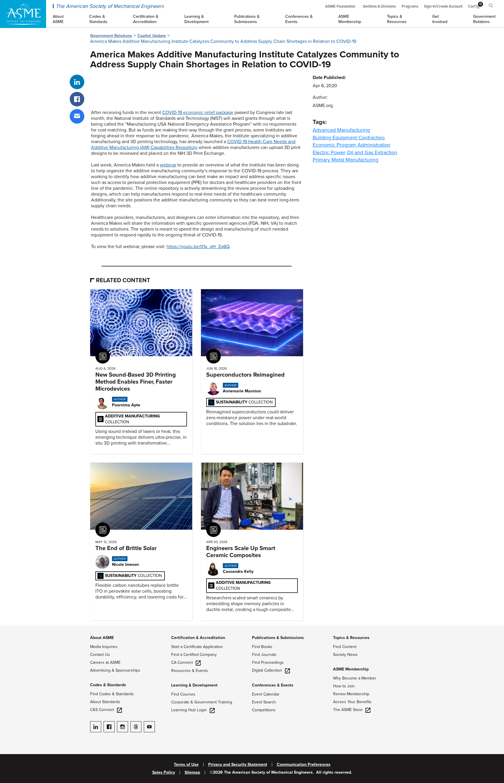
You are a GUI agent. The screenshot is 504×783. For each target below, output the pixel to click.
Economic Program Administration (351, 145)
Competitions (264, 709)
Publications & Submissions (278, 637)
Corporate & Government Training (201, 702)
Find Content (344, 646)
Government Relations (111, 35)
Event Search (264, 702)
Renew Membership (351, 693)
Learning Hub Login (189, 709)
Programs (410, 6)
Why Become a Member (354, 678)
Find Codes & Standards (112, 693)
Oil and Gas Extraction (372, 152)
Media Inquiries (104, 646)
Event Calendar (265, 694)
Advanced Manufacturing (341, 130)
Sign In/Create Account (443, 6)
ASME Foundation (340, 6)
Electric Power (329, 152)
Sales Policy (163, 772)
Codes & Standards (108, 684)
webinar (168, 165)
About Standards (105, 701)
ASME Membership (351, 669)
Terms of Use (186, 764)
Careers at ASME (105, 662)
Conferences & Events (272, 685)
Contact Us (100, 654)
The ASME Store (348, 709)
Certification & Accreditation (198, 637)
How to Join (344, 686)
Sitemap (192, 772)
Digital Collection (267, 670)
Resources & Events (189, 670)
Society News (345, 654)
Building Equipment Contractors (349, 137)
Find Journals (264, 654)
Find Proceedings (268, 662)
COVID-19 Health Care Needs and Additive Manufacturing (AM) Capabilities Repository (193, 144)
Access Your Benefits (352, 701)
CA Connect (182, 662)
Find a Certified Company (194, 654)
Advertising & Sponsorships (115, 670)
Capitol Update (151, 35)
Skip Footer (11, 628)
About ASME (102, 637)
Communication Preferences (303, 764)
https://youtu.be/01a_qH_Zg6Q (198, 247)
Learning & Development (194, 685)
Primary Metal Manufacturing (345, 160)
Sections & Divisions (379, 6)
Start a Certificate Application (197, 646)
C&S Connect (102, 709)
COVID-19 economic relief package (197, 112)
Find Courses (183, 694)
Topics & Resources (351, 637)
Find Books (262, 646)
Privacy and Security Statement (237, 764)
